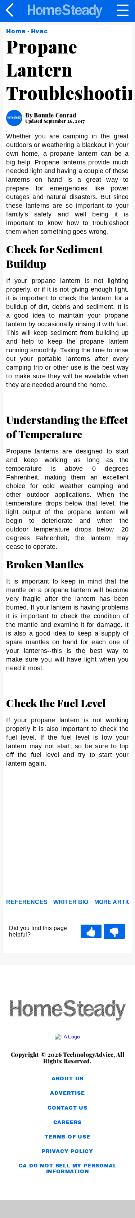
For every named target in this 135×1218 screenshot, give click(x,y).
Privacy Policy (67, 1151)
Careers (67, 1122)
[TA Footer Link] (67, 1037)
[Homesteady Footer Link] (67, 1010)
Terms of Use (67, 1137)
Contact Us (67, 1108)
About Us (67, 1078)
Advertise (67, 1093)
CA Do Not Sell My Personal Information (68, 1168)
